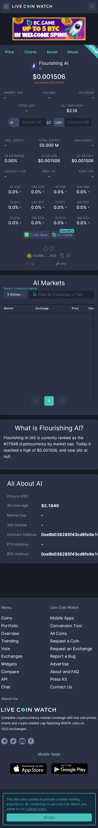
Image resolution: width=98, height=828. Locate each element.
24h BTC (37, 202)
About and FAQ (64, 671)
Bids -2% (49, 171)
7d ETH (60, 218)
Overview (10, 633)
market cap (13, 92)
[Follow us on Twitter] (13, 741)
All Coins (58, 633)
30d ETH (83, 218)
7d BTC (60, 202)
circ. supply (14, 140)
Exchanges (11, 656)
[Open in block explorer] (68, 255)
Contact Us (61, 687)
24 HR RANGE (14, 156)
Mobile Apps (62, 618)
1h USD (15, 187)
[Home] (49, 710)
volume (49, 92)
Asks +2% (86, 171)
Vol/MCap (86, 92)
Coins (6, 618)
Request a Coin (64, 641)
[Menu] (6, 6)
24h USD (37, 187)
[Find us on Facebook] (31, 741)
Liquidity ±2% (15, 171)
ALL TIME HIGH (72, 105)
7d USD (60, 187)
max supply (84, 140)
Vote (5, 648)
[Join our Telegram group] (5, 741)
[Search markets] (33, 295)
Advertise (59, 664)
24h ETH (37, 218)
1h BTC (15, 202)
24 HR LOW (49, 156)
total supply (49, 140)
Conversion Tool (66, 625)
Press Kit (58, 679)
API (4, 679)
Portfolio (9, 625)
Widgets (9, 664)
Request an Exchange (71, 648)
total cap (26, 105)
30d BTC (83, 202)
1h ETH (15, 218)
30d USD (83, 187)
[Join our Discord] (22, 741)
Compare (10, 671)
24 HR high (84, 156)
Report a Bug (63, 656)
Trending (9, 641)
